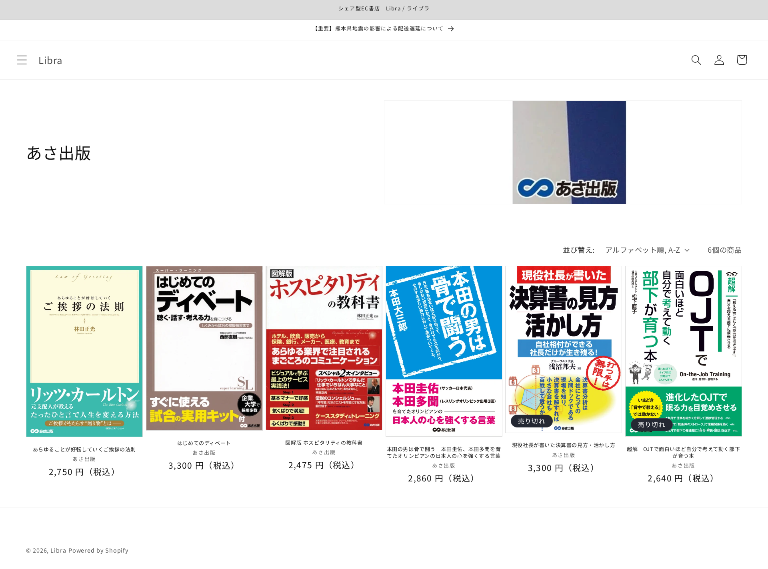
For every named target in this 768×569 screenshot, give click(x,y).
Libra (58, 549)
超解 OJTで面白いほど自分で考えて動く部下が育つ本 (683, 452)
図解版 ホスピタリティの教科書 (323, 442)
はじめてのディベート (204, 442)
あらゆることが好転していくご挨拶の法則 (84, 449)
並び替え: (579, 249)
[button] (21, 59)
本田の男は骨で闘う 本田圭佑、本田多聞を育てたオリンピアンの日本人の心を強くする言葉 (444, 452)
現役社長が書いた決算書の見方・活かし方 (563, 445)
